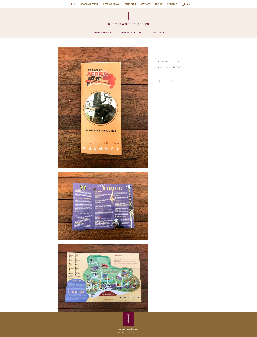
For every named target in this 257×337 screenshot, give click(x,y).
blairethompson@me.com (128, 329)
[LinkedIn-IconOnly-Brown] (188, 4)
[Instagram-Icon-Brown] (183, 4)
